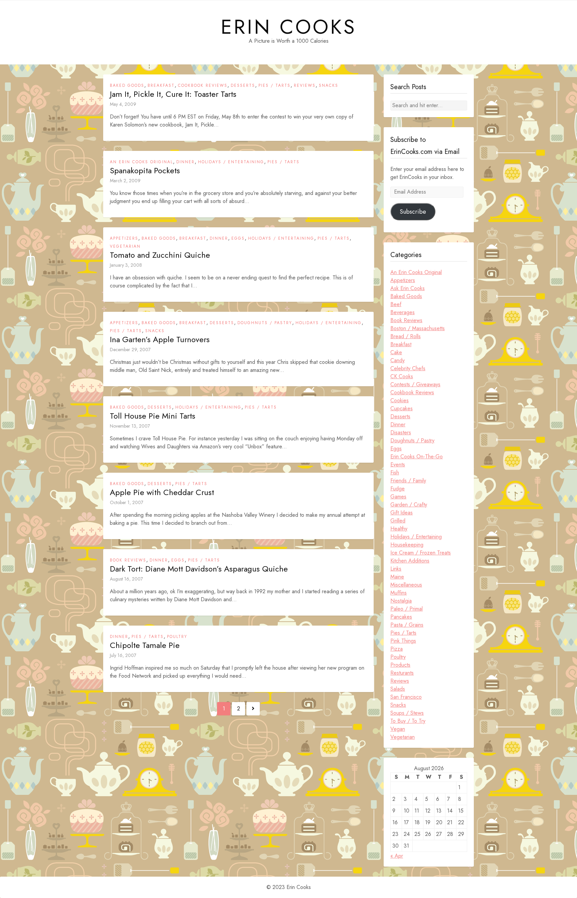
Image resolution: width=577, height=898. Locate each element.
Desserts (243, 85)
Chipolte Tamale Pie (145, 645)
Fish (394, 472)
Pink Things (403, 641)
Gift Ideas (401, 512)
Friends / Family (408, 480)
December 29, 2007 (130, 349)
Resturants (402, 673)
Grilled (397, 520)
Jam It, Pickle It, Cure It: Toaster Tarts (173, 94)
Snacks (328, 85)
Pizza (396, 649)
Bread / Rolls (405, 336)
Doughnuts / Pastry (264, 323)
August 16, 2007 (126, 579)
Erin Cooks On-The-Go (416, 456)
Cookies (399, 400)
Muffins (398, 593)
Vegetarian (125, 246)
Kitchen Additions (409, 561)
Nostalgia (401, 601)
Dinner (185, 162)
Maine (397, 577)
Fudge (397, 488)
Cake (396, 352)
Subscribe (413, 211)
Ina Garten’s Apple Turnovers (160, 339)
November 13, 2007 (130, 426)
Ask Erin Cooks (407, 288)
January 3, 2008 (126, 265)
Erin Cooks (289, 27)
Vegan (397, 729)
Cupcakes (401, 408)
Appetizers (124, 238)
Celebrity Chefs (407, 368)
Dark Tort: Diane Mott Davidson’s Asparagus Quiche (199, 569)
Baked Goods (127, 85)
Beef (395, 304)
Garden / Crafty (408, 504)
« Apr (396, 856)
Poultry (177, 637)
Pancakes (401, 617)
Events (397, 464)
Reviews (305, 85)
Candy (397, 360)
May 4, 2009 (123, 104)
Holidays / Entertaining (231, 162)
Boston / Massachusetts (417, 328)
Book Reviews (128, 560)
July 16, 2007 (123, 655)
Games (398, 496)
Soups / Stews (407, 713)
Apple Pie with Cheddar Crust (162, 492)
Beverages (402, 312)
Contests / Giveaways (415, 384)
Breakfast (161, 85)
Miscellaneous (406, 585)
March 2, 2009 (125, 180)
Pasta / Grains (406, 625)
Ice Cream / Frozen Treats (420, 552)
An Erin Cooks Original (141, 162)
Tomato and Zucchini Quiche (160, 255)
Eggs (238, 238)
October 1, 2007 (126, 502)
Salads (397, 689)
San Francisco (406, 697)
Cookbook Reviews (202, 85)
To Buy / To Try (407, 721)
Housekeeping (406, 544)
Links (395, 569)
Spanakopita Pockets (145, 171)
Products (400, 665)
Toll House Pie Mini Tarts (152, 416)
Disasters (400, 432)
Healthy (398, 528)
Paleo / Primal (406, 609)
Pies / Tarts (274, 85)
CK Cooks (401, 376)
